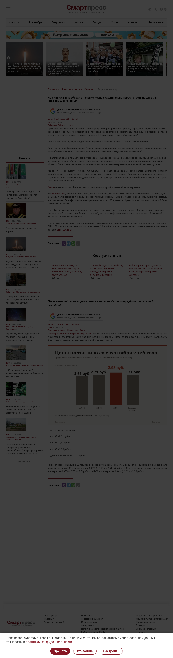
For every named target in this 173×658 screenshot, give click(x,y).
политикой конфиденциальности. (49, 642)
